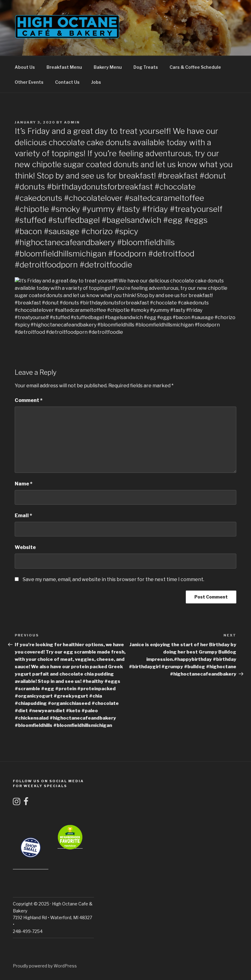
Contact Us (67, 82)
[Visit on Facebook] (26, 802)
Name (23, 484)
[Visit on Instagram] (16, 802)
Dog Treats (145, 67)
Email (23, 515)
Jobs (96, 82)
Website (25, 547)
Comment (29, 400)
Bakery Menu (108, 67)
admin (72, 122)
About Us (25, 67)
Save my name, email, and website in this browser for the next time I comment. (113, 579)
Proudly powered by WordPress (45, 965)
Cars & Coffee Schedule (195, 67)
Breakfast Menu (64, 67)
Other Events (29, 82)
